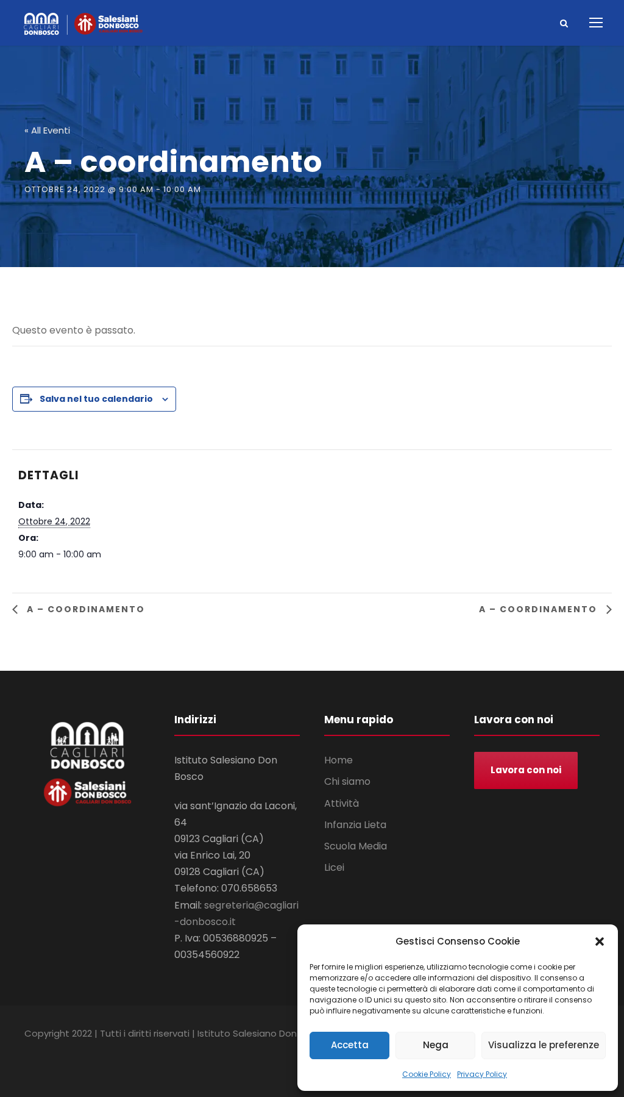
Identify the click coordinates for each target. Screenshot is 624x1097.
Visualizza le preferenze (543, 1044)
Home (338, 760)
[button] (600, 941)
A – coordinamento (84, 609)
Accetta (350, 1044)
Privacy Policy (482, 1074)
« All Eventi (47, 130)
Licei (334, 867)
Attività (341, 803)
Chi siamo (347, 781)
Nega (435, 1044)
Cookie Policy (426, 1074)
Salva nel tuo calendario (96, 399)
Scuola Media (355, 846)
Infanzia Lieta (355, 825)
